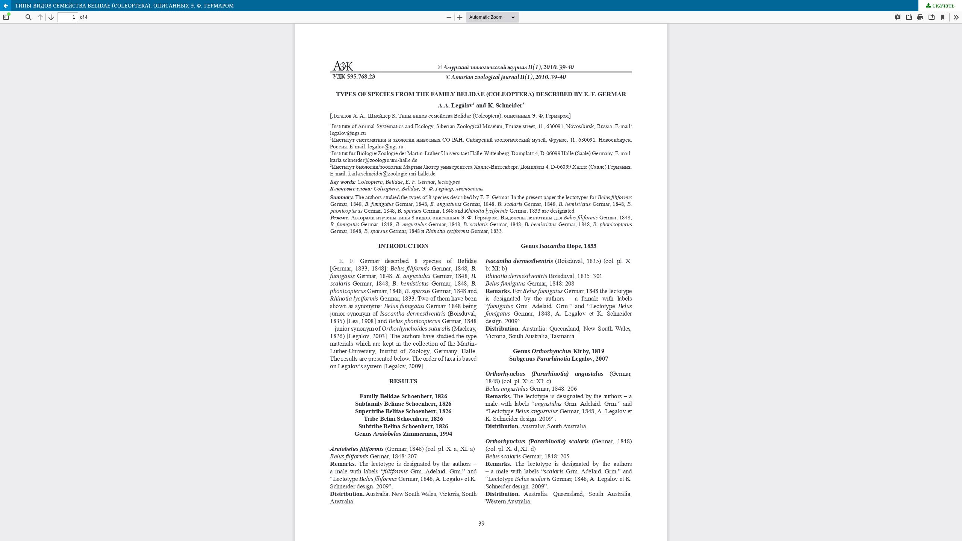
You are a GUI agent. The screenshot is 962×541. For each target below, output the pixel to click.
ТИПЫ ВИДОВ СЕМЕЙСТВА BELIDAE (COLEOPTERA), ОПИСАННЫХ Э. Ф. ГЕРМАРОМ (124, 5)
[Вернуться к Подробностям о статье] (5, 5)
